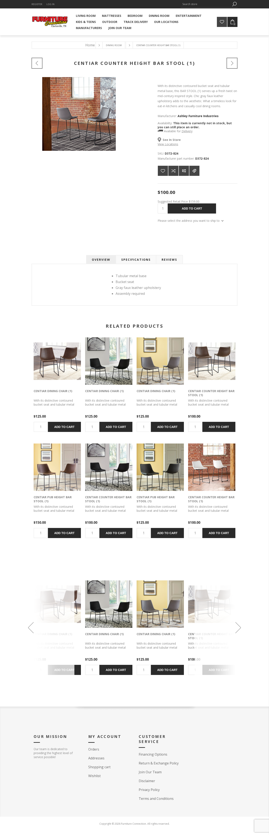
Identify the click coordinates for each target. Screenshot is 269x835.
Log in (50, 4)
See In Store (172, 140)
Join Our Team (150, 772)
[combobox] (206, 4)
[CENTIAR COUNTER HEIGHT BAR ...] (37, 63)
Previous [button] (49, 627)
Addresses (96, 758)
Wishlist (94, 776)
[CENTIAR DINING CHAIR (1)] (232, 63)
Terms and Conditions (156, 798)
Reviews (169, 260)
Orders (93, 749)
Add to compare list (173, 171)
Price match (194, 171)
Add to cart (192, 208)
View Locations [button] (168, 144)
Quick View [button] (51, 361)
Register (37, 4)
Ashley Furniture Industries (198, 116)
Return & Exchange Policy (159, 763)
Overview (101, 260)
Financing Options (153, 754)
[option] (108, 627)
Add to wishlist (163, 171)
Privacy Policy (149, 789)
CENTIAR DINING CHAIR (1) (53, 391)
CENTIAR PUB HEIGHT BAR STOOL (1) (53, 499)
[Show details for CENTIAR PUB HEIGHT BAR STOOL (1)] (57, 467)
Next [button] (220, 627)
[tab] (101, 259)
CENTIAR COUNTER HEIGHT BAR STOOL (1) (211, 393)
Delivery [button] (187, 131)
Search (234, 4)
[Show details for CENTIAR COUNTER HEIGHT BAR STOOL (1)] (211, 361)
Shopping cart (99, 767)
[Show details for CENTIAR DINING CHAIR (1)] (57, 361)
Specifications (136, 260)
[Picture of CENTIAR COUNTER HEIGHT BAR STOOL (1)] (79, 150)
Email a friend (184, 171)
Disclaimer (147, 781)
